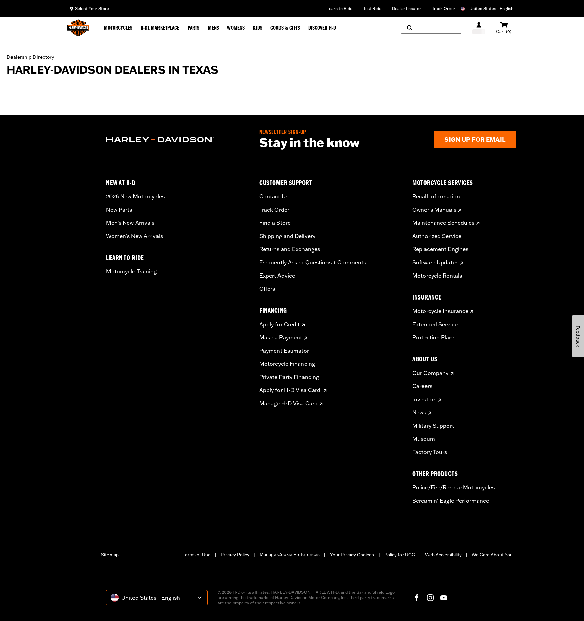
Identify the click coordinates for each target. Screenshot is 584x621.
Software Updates (435, 262)
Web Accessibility (443, 554)
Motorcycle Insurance (440, 311)
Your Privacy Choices (352, 554)
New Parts (119, 209)
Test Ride (372, 8)
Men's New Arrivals (130, 222)
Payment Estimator (284, 350)
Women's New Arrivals (134, 236)
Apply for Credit (279, 324)
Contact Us (273, 196)
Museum (423, 438)
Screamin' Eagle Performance (450, 500)
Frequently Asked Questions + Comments (312, 262)
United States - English (491, 8)
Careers (422, 386)
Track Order (443, 8)
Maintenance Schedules (443, 222)
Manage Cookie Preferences (290, 554)
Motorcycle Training (131, 271)
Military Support (433, 425)
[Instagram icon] (430, 598)
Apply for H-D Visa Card (290, 390)
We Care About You (492, 554)
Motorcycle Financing (287, 363)
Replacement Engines (440, 249)
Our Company (430, 372)
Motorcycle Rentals (437, 275)
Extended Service (435, 324)
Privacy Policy (235, 554)
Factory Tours (429, 452)
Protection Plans (433, 337)
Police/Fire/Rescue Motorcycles (453, 487)
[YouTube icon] (444, 598)
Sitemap (110, 554)
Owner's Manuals (434, 209)
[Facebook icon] (417, 598)
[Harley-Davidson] (177, 139)
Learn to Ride (339, 8)
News (419, 412)
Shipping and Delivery (287, 236)
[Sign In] (479, 28)
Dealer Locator (406, 8)
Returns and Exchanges (289, 249)
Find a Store (275, 222)
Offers (267, 288)
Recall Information (436, 196)
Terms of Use (196, 554)
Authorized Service (436, 236)
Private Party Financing (289, 377)
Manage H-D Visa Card (288, 403)
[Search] (431, 28)
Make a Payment (280, 337)
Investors (424, 399)
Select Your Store (92, 8)
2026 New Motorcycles (135, 196)
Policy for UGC (399, 554)
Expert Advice (277, 275)
